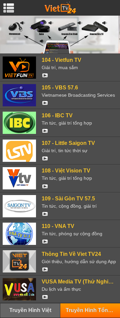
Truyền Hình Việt (30, 310)
